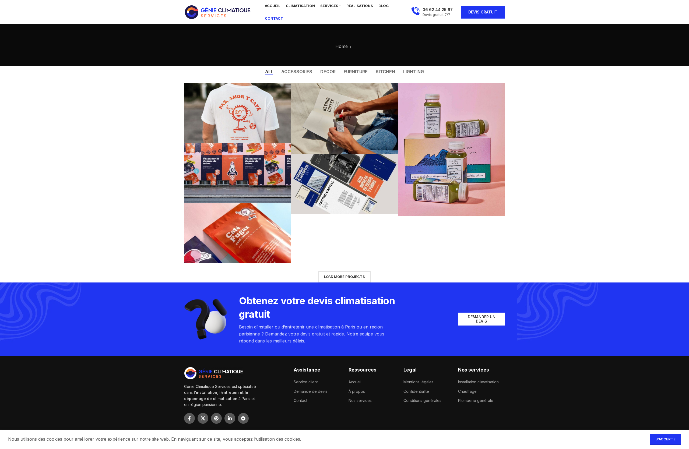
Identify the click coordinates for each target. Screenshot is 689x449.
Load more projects (344, 276)
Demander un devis (481, 319)
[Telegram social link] (243, 418)
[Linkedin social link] (229, 418)
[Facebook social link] (189, 418)
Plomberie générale (475, 400)
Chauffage (467, 391)
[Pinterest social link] (216, 418)
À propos (357, 391)
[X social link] (203, 418)
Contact (300, 400)
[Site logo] (217, 11)
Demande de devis (311, 391)
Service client (306, 382)
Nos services (360, 400)
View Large (284, 89)
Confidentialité (416, 391)
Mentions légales (418, 382)
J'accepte (666, 439)
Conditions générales (422, 400)
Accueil (355, 382)
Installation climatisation (478, 382)
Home (341, 46)
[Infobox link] (432, 12)
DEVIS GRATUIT (482, 12)
